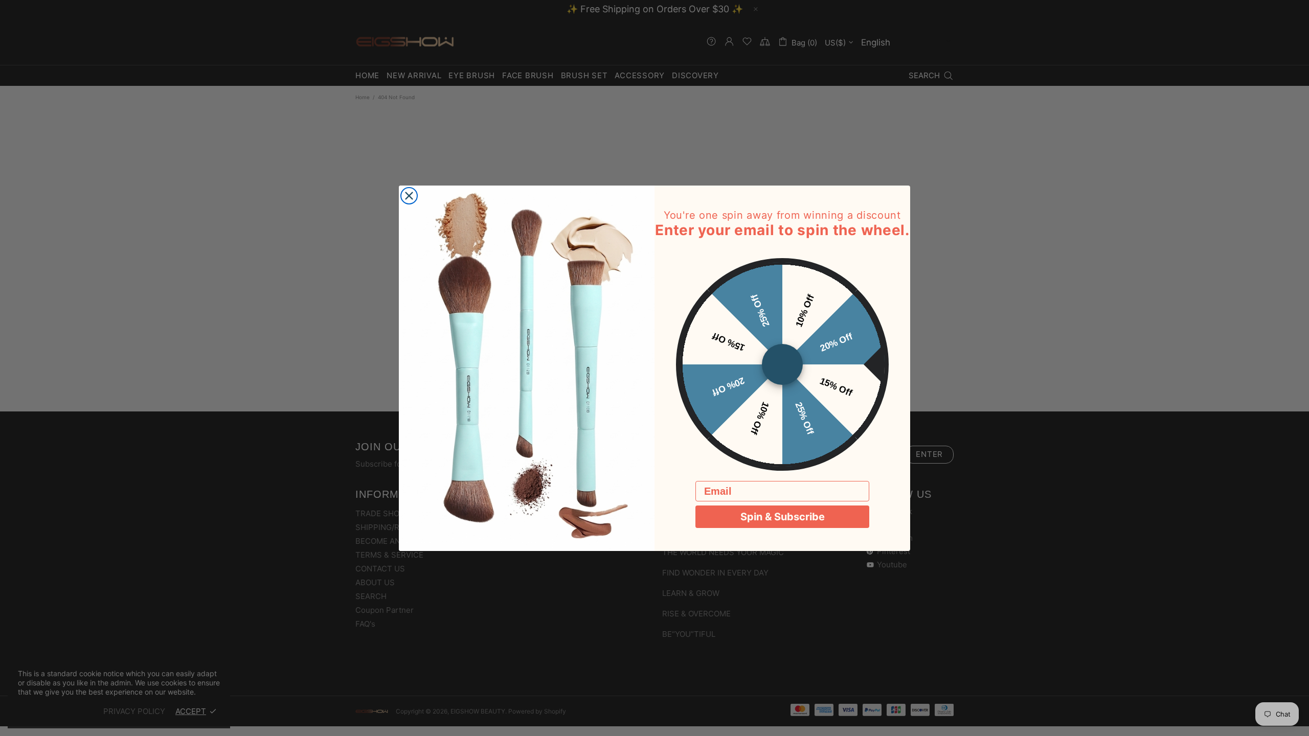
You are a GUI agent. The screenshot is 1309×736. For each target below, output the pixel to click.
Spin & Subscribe (782, 517)
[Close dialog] (409, 196)
